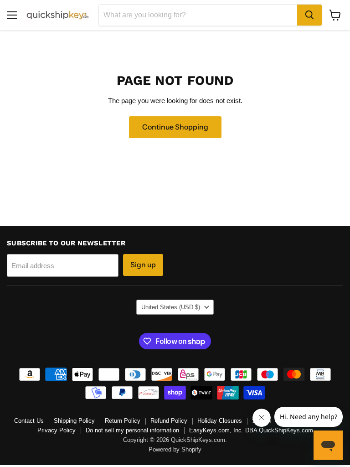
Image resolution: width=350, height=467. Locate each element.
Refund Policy (168, 420)
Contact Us (29, 420)
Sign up (143, 264)
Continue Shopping (175, 127)
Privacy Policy (56, 430)
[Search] (309, 15)
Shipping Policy (74, 420)
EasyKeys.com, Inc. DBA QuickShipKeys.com (251, 430)
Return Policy (122, 420)
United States (170, 307)
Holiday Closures (219, 420)
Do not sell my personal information (132, 430)
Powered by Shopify (175, 449)
